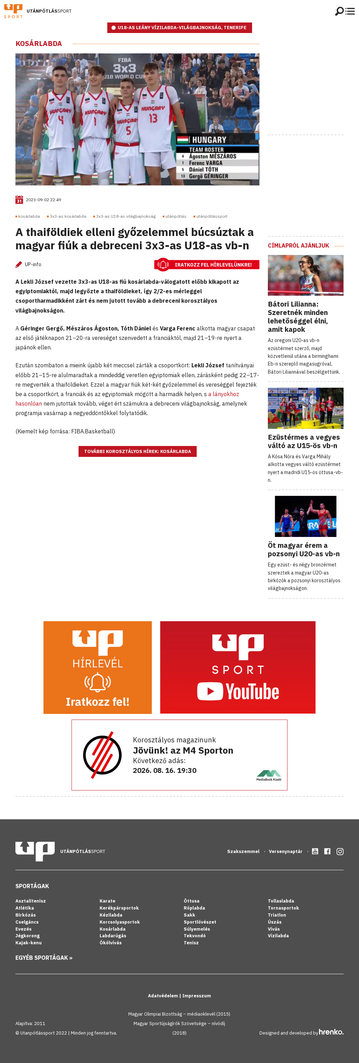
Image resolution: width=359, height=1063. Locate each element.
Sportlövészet (200, 922)
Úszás (275, 922)
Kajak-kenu (28, 943)
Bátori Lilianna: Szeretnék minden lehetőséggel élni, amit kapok (298, 316)
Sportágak (32, 886)
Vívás (274, 929)
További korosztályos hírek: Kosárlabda (137, 451)
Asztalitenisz (30, 901)
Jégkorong (27, 936)
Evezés (23, 929)
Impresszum (196, 996)
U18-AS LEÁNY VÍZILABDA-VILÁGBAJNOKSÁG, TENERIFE (182, 28)
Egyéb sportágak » (44, 957)
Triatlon (277, 915)
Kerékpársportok (119, 908)
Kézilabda (111, 915)
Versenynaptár (286, 851)
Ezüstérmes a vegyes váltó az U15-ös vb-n (304, 441)
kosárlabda (29, 216)
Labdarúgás (113, 936)
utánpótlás (176, 216)
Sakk (189, 915)
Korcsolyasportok (120, 922)
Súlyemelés (197, 929)
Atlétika (24, 908)
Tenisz (191, 943)
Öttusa (191, 901)
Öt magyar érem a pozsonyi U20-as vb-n (304, 549)
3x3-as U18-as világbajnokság (126, 216)
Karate (107, 901)
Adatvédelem (163, 996)
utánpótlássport (212, 216)
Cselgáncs (27, 922)
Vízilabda (278, 936)
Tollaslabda (281, 901)
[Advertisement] (313, 83)
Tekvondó (195, 936)
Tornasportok (283, 908)
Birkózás (25, 915)
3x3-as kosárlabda (68, 216)
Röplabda (194, 908)
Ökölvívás (111, 943)
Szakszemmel (243, 851)
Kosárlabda (38, 43)
